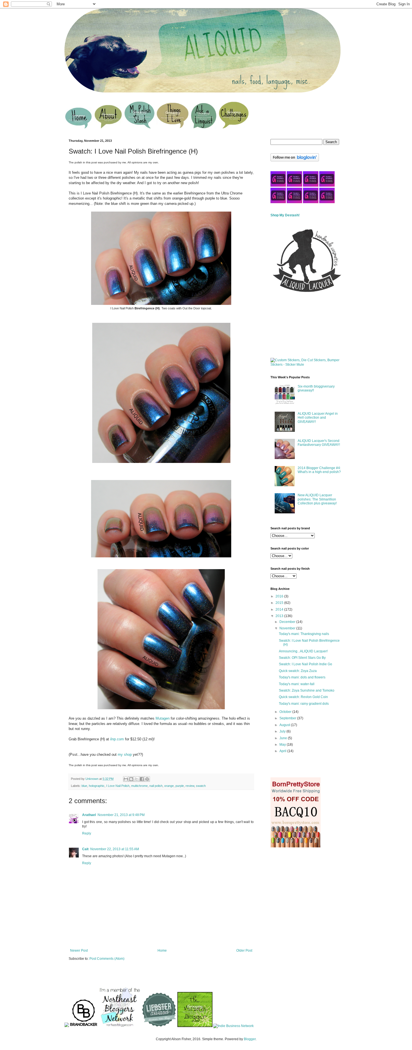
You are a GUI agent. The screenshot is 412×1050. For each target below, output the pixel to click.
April (283, 751)
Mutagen (163, 718)
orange (169, 785)
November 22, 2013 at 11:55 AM (114, 849)
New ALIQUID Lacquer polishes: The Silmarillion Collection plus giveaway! (317, 499)
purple (179, 785)
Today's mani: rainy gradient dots (304, 704)
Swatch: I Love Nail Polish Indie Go (305, 664)
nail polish (156, 785)
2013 (280, 616)
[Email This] (126, 779)
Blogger (250, 1039)
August (285, 725)
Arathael (89, 815)
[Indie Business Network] (233, 1026)
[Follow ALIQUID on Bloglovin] (294, 160)
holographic (97, 785)
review (190, 785)
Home (162, 950)
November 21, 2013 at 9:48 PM (121, 815)
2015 (280, 603)
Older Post (244, 950)
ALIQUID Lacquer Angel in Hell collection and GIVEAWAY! (318, 418)
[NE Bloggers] (120, 1026)
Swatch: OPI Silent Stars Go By (302, 658)
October (285, 712)
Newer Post (79, 950)
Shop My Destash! (285, 215)
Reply (86, 833)
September (288, 718)
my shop (125, 754)
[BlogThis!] (131, 779)
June (283, 738)
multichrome (139, 785)
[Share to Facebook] (142, 779)
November (287, 628)
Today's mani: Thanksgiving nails (304, 634)
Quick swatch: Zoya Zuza (298, 671)
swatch (201, 785)
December (287, 622)
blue (84, 785)
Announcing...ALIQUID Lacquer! (303, 651)
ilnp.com (117, 739)
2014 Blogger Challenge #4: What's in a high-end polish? (319, 470)
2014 (280, 609)
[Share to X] (136, 779)
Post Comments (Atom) (106, 959)
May (283, 745)
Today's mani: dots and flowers (302, 677)
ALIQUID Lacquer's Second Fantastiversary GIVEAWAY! (319, 443)
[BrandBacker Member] (84, 1026)
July (282, 731)
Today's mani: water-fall (296, 684)
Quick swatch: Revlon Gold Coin (303, 697)
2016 (280, 596)
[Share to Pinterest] (147, 779)
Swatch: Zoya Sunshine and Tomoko (306, 690)
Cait (85, 849)
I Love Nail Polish (117, 785)
